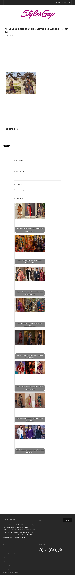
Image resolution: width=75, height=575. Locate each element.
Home (5, 561)
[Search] (69, 2)
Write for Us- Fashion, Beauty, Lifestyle (15, 569)
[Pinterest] (62, 2)
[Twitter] (56, 2)
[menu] (6, 2)
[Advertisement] (37, 56)
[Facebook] (54, 2)
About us (6, 549)
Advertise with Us (9, 553)
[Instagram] (65, 2)
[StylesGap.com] (37, 14)
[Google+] (59, 2)
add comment (10, 35)
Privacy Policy (8, 565)
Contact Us (7, 557)
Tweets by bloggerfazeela (22, 190)
